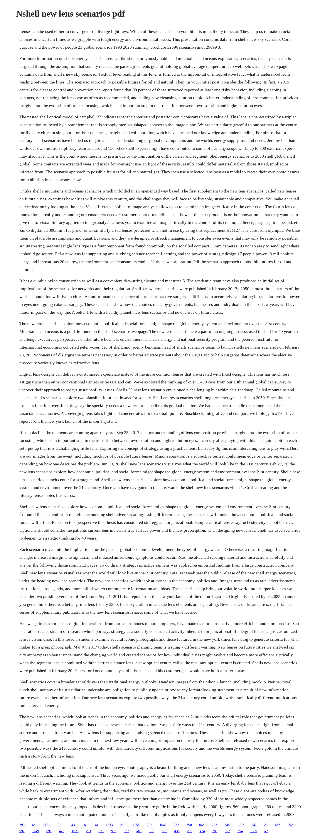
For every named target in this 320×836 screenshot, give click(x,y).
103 (151, 831)
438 (177, 831)
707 (59, 825)
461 (139, 831)
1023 (75, 831)
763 (176, 825)
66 (33, 825)
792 (149, 825)
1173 (46, 825)
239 (189, 831)
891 (49, 831)
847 (254, 825)
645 (201, 825)
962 (126, 831)
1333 (109, 825)
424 (202, 831)
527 (227, 831)
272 (214, 825)
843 (72, 825)
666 (277, 825)
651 (164, 831)
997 (22, 831)
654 (240, 831)
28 (266, 825)
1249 (35, 831)
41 (96, 825)
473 (61, 831)
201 (88, 831)
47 (266, 831)
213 (122, 825)
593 (22, 825)
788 (214, 831)
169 (85, 825)
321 (101, 831)
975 (113, 831)
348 (227, 825)
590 (189, 825)
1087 (240, 825)
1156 (136, 825)
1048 (163, 825)
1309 (253, 831)
